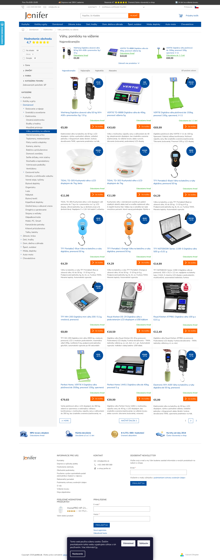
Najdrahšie (99, 70)
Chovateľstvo (29, 258)
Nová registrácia (99, 530)
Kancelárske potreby (34, 224)
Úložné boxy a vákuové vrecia (38, 206)
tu (96, 547)
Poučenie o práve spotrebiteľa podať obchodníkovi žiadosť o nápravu (71, 474)
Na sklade (32, 50)
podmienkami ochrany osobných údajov (169, 477)
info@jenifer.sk (103, 461)
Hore (66, 420)
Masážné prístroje (34, 127)
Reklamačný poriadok (65, 479)
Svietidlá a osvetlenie (35, 112)
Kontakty (92, 7)
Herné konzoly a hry (35, 135)
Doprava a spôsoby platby (114, 7)
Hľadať (133, 15)
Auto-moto (28, 254)
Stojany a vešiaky (33, 213)
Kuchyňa (27, 97)
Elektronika (30, 116)
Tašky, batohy (31, 232)
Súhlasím (143, 543)
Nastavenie (77, 553)
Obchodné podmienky (65, 470)
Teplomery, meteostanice (38, 138)
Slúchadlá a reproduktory (37, 161)
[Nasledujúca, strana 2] (191, 420)
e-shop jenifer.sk (104, 468)
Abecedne (113, 70)
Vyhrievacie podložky (35, 164)
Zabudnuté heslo (100, 533)
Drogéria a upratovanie (35, 209)
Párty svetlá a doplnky (36, 142)
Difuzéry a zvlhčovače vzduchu (39, 176)
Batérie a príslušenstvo (37, 150)
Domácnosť (28, 105)
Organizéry (30, 187)
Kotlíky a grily (29, 101)
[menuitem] (25, 24)
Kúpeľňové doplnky (34, 202)
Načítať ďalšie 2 (129, 420)
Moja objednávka (63, 492)
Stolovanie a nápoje (34, 108)
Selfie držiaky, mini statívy (38, 157)
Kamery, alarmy (33, 146)
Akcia (29, 54)
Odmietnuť (128, 543)
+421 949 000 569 (104, 465)
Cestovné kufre (32, 172)
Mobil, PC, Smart (33, 221)
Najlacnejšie (85, 70)
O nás (59, 486)
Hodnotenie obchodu (65, 467)
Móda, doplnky (29, 251)
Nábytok (29, 194)
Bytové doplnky (32, 183)
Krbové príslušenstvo (35, 228)
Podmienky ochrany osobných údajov (72, 482)
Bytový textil (31, 198)
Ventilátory (31, 168)
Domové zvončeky (34, 153)
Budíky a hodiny (33, 123)
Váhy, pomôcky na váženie (38, 131)
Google (31, 58)
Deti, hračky (28, 239)
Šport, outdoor (29, 247)
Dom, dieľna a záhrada (33, 243)
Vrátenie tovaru (63, 489)
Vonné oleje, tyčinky (34, 179)
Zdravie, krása (29, 236)
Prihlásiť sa (138, 483)
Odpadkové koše (33, 217)
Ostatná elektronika (35, 120)
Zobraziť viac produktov (127, 63)
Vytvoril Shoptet (192, 554)
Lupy (27, 191)
